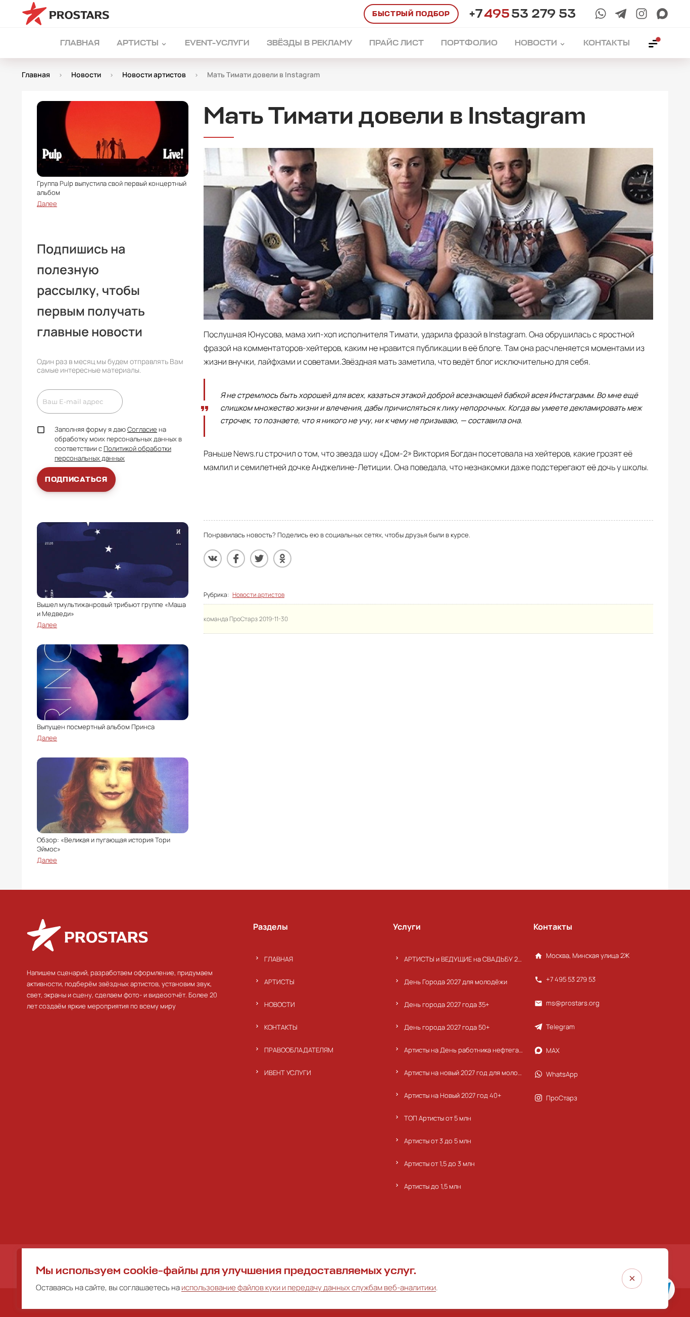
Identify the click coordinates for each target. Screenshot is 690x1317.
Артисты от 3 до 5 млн (437, 1140)
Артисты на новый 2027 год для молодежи (463, 1072)
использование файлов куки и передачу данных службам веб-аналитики (308, 1287)
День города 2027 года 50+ (447, 1027)
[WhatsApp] (601, 14)
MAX (553, 1050)
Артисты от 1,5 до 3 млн (439, 1163)
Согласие (142, 429)
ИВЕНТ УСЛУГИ (287, 1072)
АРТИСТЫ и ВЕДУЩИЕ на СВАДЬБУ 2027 (463, 959)
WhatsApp (562, 1074)
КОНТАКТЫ (281, 1027)
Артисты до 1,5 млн (432, 1186)
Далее (47, 203)
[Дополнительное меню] (653, 43)
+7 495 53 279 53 (571, 979)
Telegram (560, 1026)
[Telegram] (621, 14)
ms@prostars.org (573, 1002)
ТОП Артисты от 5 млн (437, 1118)
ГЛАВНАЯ (278, 959)
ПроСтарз (561, 1097)
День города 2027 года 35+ (446, 1004)
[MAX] (662, 14)
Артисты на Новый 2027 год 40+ (453, 1095)
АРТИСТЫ (279, 981)
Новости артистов (258, 594)
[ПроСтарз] (641, 14)
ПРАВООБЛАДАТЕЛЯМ (298, 1049)
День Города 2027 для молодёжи (455, 981)
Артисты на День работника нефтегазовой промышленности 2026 (463, 1049)
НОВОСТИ (279, 1004)
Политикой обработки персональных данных (113, 453)
